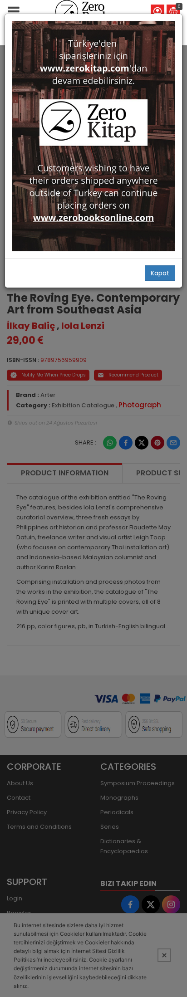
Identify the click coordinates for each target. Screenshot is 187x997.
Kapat (160, 273)
